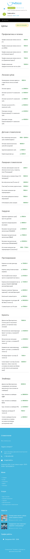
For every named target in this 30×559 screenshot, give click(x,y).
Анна (21, 520)
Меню (5, 20)
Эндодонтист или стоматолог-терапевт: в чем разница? (17, 525)
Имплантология (6, 502)
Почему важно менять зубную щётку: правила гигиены (17, 516)
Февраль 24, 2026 (14, 520)
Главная (4, 477)
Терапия (4, 500)
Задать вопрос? (6, 447)
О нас (3, 479)
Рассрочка (5, 481)
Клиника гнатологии (7, 498)
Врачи (3, 483)
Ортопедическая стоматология (10, 504)
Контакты (4, 485)
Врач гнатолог (5, 496)
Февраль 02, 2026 (14, 528)
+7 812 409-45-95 (20, 8)
